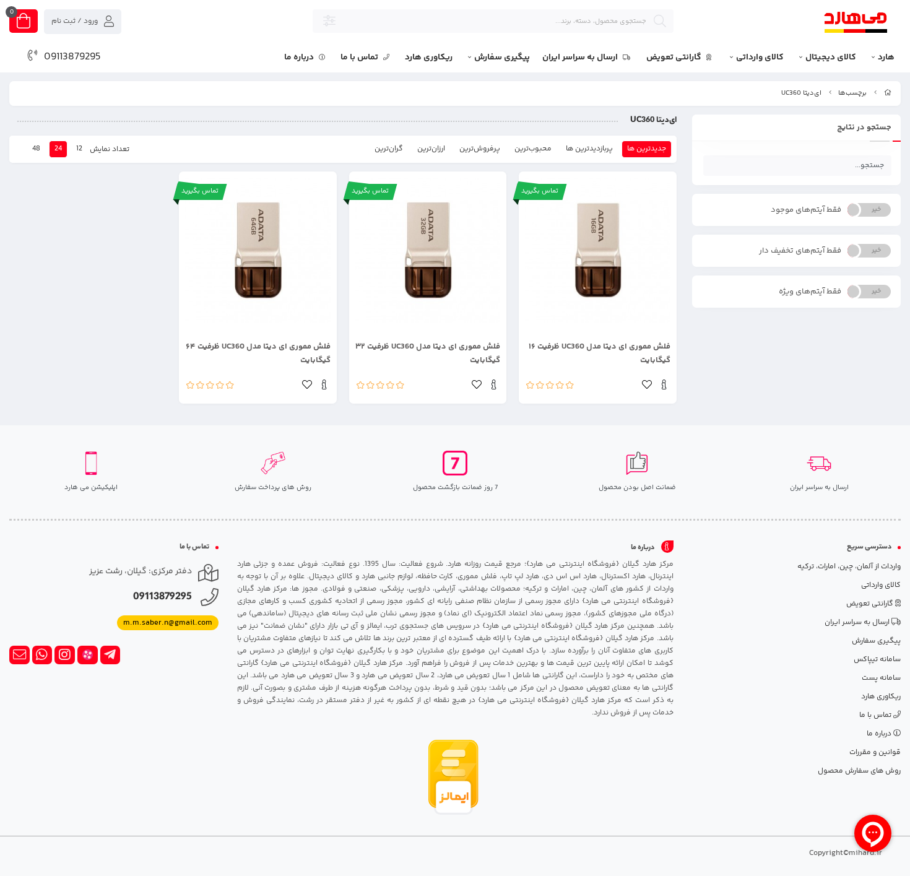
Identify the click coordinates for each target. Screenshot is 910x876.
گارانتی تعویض (674, 57)
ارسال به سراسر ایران (581, 57)
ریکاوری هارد (429, 57)
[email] (19, 655)
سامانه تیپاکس (877, 660)
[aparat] (87, 655)
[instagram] (64, 655)
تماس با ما (360, 57)
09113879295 (72, 57)
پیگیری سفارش (502, 57)
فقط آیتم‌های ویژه (810, 291)
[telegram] (110, 655)
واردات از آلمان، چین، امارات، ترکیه (849, 567)
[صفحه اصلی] (887, 93)
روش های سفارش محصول (859, 771)
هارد (886, 57)
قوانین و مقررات (875, 752)
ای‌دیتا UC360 (801, 93)
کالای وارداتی (760, 57)
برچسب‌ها (852, 93)
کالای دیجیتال (830, 57)
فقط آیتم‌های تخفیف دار (800, 251)
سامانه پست (881, 678)
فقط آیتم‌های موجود (806, 210)
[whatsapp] (42, 655)
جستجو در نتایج (864, 127)
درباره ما (300, 57)
